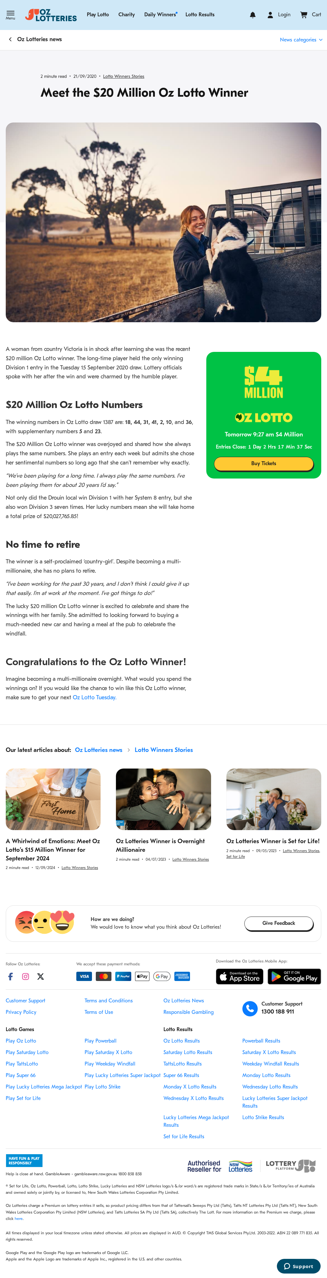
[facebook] (10, 976)
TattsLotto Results (183, 1064)
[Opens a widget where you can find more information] (299, 1267)
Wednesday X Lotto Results (194, 1098)
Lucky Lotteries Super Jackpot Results (275, 1102)
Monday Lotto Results (266, 1075)
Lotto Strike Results (263, 1117)
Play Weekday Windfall (110, 1064)
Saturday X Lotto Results (269, 1052)
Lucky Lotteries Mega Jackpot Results (196, 1121)
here (19, 1219)
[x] (40, 976)
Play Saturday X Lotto (108, 1052)
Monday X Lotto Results (190, 1087)
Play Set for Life (23, 1098)
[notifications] (253, 15)
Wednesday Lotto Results (270, 1087)
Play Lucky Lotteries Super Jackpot (123, 1075)
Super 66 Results (181, 1075)
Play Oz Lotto (21, 1041)
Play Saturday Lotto (27, 1052)
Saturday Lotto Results (188, 1052)
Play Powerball (101, 1041)
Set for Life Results (184, 1137)
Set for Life (235, 857)
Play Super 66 (20, 1075)
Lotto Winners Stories (123, 76)
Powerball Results (261, 1041)
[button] (10, 16)
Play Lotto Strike (102, 1087)
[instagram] (25, 976)
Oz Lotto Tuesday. (95, 698)
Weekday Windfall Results (270, 1064)
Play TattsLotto (22, 1064)
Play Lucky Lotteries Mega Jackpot (44, 1087)
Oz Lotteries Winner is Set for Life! (273, 842)
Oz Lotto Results (182, 1041)
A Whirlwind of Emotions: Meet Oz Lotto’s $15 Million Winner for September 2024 (53, 850)
